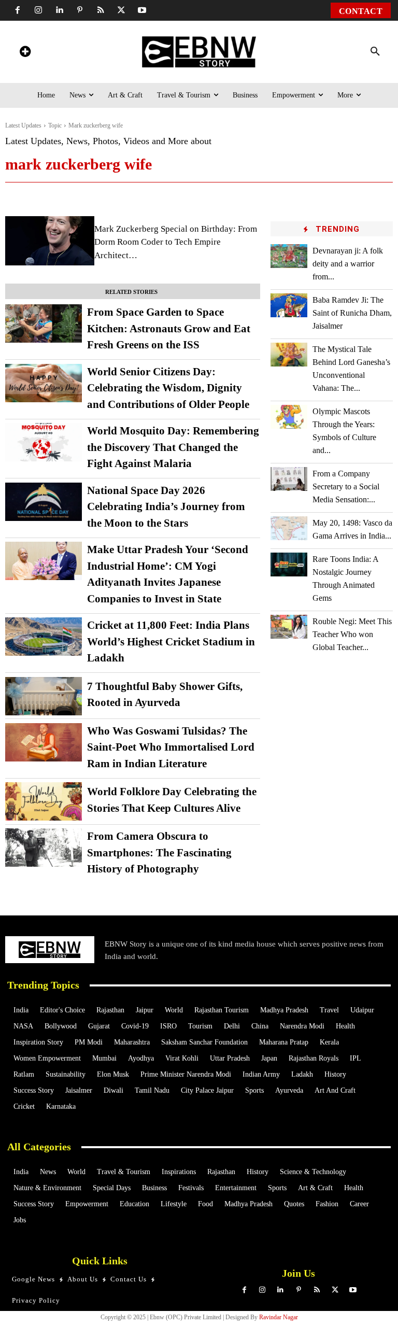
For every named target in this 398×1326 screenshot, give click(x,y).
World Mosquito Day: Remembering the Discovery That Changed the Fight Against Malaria (173, 447)
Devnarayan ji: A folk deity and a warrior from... (347, 263)
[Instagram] (38, 10)
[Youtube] (142, 10)
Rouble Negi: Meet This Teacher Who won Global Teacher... (352, 634)
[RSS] (100, 10)
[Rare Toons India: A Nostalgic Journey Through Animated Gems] (289, 564)
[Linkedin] (59, 10)
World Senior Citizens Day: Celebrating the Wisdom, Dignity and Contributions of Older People (168, 388)
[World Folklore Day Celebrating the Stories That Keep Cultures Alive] (43, 801)
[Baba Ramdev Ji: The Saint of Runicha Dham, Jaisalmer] (289, 305)
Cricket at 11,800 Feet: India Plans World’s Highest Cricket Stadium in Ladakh (171, 641)
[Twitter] (121, 10)
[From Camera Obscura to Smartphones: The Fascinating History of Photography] (43, 847)
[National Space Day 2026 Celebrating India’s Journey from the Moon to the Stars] (43, 502)
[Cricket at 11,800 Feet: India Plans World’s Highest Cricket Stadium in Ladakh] (43, 636)
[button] (375, 52)
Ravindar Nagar (278, 1317)
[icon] (25, 53)
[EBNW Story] (199, 51)
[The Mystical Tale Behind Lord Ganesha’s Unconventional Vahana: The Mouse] (289, 354)
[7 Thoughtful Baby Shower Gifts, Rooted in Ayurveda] (43, 696)
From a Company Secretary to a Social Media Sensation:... (345, 486)
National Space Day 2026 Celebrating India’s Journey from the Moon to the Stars (166, 506)
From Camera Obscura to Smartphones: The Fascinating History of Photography (159, 852)
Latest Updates (23, 125)
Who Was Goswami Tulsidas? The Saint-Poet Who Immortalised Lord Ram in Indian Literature (170, 747)
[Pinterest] (79, 10)
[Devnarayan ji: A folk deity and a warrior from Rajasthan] (289, 256)
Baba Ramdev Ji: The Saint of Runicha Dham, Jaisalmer (352, 312)
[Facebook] (17, 10)
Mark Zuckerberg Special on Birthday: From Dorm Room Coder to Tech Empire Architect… (175, 242)
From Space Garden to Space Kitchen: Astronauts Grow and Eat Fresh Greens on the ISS (168, 328)
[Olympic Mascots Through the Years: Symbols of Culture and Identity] (289, 417)
